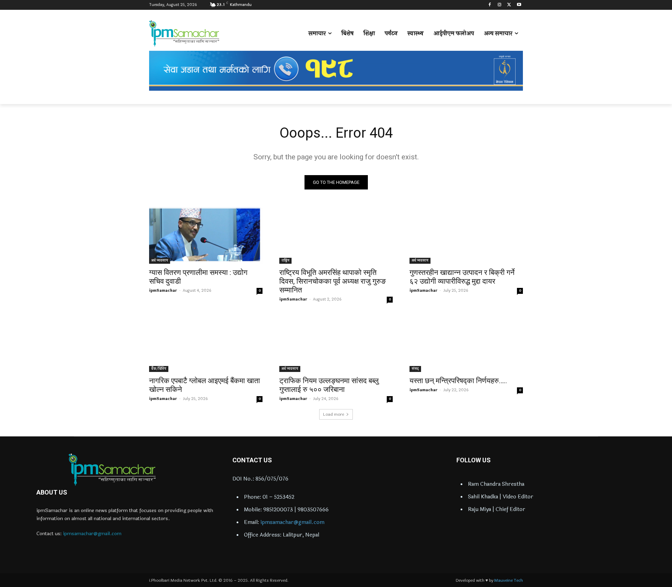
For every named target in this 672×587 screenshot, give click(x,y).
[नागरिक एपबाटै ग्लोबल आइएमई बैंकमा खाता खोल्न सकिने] (205, 343)
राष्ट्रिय (285, 260)
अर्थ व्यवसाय (159, 260)
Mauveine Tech (508, 580)
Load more (333, 414)
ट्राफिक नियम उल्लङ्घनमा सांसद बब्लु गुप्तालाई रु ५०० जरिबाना (329, 385)
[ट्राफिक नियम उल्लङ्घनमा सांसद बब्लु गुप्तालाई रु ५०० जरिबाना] (336, 343)
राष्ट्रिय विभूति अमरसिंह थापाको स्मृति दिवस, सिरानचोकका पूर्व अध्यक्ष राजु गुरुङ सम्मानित (332, 281)
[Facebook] (490, 5)
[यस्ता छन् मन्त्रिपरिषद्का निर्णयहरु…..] (466, 343)
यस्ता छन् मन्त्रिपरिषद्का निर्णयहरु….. (458, 381)
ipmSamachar (163, 291)
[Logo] (112, 470)
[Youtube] (519, 5)
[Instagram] (500, 5)
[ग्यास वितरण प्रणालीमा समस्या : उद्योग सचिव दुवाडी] (205, 235)
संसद (415, 369)
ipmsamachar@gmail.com (92, 533)
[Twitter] (509, 5)
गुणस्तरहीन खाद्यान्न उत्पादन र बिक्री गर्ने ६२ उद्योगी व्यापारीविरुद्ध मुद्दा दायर (462, 276)
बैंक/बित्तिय (158, 369)
